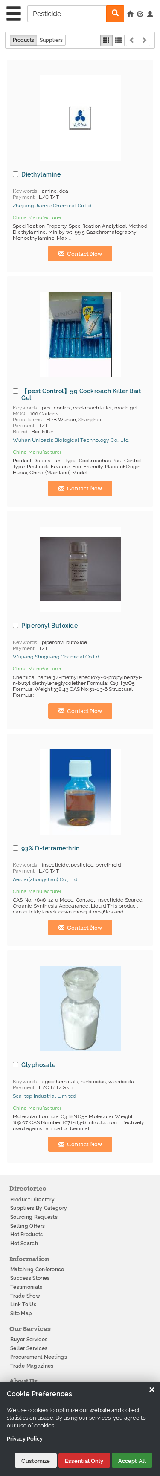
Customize (35, 1461)
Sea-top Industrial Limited (44, 1096)
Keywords (25, 191)
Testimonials (26, 1287)
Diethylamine (41, 174)
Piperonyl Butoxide (49, 625)
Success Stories (30, 1278)
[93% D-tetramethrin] (80, 792)
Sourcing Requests (34, 1217)
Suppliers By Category (38, 1208)
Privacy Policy (25, 1438)
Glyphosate (38, 1064)
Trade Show (25, 1296)
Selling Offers (27, 1226)
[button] (150, 14)
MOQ (19, 414)
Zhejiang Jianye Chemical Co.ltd (52, 206)
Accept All (132, 1461)
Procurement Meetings (38, 1357)
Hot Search (24, 1244)
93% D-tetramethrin (50, 848)
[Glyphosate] (80, 1008)
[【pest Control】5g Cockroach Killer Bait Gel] (80, 334)
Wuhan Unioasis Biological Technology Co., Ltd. (71, 440)
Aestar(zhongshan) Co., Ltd (45, 879)
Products (23, 40)
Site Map (21, 1314)
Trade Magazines (32, 1366)
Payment (24, 197)
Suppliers (51, 40)
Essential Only (84, 1461)
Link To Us (23, 1305)
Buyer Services (28, 1340)
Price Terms (27, 420)
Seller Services (29, 1348)
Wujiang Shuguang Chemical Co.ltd (56, 657)
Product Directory (32, 1200)
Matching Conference (37, 1270)
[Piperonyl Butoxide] (80, 569)
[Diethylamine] (80, 118)
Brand (20, 432)
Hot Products (26, 1235)
